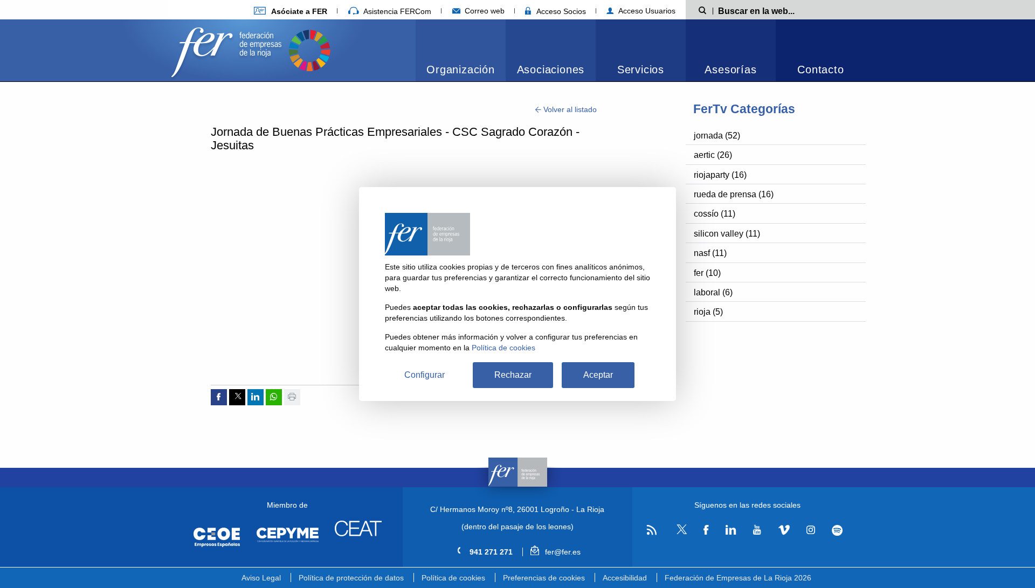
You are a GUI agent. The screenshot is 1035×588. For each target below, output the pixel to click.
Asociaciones (551, 69)
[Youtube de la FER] (757, 529)
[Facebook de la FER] (706, 529)
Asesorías (730, 69)
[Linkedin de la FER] (730, 529)
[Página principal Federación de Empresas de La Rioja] (228, 49)
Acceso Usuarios (645, 10)
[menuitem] (461, 50)
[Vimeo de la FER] (784, 529)
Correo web (484, 10)
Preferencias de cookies (544, 577)
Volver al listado (569, 109)
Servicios (640, 69)
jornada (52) (717, 135)
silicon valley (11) (727, 233)
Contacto (820, 69)
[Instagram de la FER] (810, 529)
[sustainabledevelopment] (309, 49)
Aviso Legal (261, 577)
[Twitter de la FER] (680, 532)
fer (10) (707, 273)
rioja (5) (708, 311)
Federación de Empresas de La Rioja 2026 (738, 577)
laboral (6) (713, 292)
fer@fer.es (561, 552)
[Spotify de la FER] (837, 530)
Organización (460, 69)
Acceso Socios (560, 11)
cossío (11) (714, 213)
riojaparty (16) (720, 174)
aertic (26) (713, 155)
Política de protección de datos (351, 577)
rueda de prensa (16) (734, 194)
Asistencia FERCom (396, 11)
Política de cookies (453, 577)
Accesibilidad (625, 577)
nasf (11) (710, 253)
